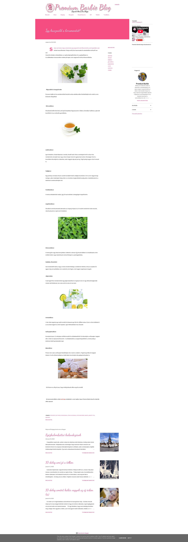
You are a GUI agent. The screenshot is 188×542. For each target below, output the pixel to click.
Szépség (63, 14)
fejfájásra (110, 59)
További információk (88, 452)
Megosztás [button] (111, 47)
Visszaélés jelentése (137, 113)
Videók (97, 14)
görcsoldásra (110, 61)
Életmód (47, 14)
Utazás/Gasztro (82, 14)
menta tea (110, 68)
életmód (110, 57)
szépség (109, 70)
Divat (55, 14)
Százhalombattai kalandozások (63, 435)
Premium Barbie (142, 84)
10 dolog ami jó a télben (59, 462)
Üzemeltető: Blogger (83, 533)
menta (109, 66)
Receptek (71, 14)
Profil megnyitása (142, 100)
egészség (110, 55)
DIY (91, 14)
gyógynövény (111, 64)
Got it (129, 538)
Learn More (122, 538)
